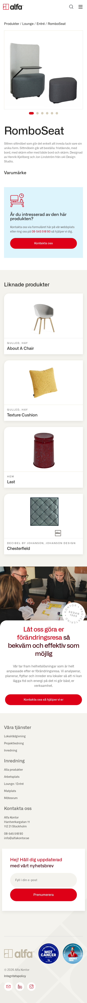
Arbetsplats (11, 777)
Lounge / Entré (33, 24)
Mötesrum (11, 798)
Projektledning (14, 743)
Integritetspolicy (15, 976)
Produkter (11, 24)
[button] (80, 6)
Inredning (10, 750)
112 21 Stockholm (15, 826)
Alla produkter (13, 769)
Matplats (10, 791)
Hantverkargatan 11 (17, 822)
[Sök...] (71, 6)
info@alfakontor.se (16, 838)
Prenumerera (43, 894)
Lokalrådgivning (15, 736)
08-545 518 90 (41, 231)
